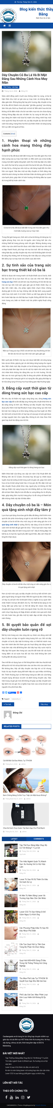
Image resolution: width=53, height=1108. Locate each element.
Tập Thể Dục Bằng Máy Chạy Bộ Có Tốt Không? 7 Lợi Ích (33, 846)
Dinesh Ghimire (40, 1105)
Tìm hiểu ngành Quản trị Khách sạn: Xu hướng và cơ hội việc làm (32, 864)
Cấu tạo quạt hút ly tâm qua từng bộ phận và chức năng (32, 945)
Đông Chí (24, 91)
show (13, 134)
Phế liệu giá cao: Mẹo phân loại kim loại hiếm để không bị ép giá (33, 997)
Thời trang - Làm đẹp (10, 87)
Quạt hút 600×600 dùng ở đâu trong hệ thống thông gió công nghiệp (33, 963)
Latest (14, 839)
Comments (39, 839)
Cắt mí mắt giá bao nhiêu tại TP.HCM (17, 761)
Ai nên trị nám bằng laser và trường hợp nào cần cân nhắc (32, 896)
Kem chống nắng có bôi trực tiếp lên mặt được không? (25, 795)
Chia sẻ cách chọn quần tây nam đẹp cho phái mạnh (24, 828)
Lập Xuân (22, 854)
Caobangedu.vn (9, 1036)
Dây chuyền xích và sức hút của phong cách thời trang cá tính (46, 704)
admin (23, 764)
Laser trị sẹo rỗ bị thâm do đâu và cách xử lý (33, 880)
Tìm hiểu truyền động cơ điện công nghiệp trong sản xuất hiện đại (9, 704)
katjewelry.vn (16, 699)
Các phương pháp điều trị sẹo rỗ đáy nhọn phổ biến (33, 929)
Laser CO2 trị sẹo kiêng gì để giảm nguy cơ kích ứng (32, 913)
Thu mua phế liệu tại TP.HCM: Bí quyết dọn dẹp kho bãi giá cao (33, 979)
